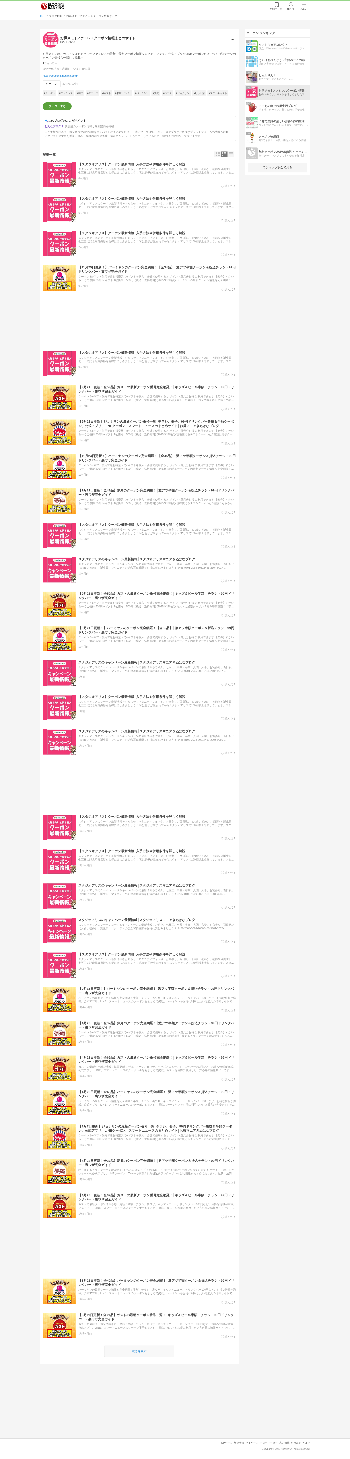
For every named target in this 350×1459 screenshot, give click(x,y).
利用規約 (296, 1442)
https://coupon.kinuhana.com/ (60, 75)
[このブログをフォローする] (57, 106)
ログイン (291, 9)
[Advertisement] (139, 320)
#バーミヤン (142, 93)
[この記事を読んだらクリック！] (228, 186)
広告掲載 (284, 1442)
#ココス (167, 93)
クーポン (51, 83)
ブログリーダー (269, 1442)
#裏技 (80, 93)
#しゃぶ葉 (199, 93)
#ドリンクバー (123, 93)
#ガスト (106, 93)
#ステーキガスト (218, 93)
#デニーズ (92, 93)
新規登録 (239, 1442)
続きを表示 (139, 1351)
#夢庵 (156, 93)
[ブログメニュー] (232, 40)
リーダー (277, 9)
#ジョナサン (182, 93)
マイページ (252, 1442)
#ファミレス (66, 93)
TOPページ (225, 1442)
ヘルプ (306, 1442)
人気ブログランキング (52, 6)
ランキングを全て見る (277, 167)
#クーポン (49, 93)
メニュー (304, 9)
